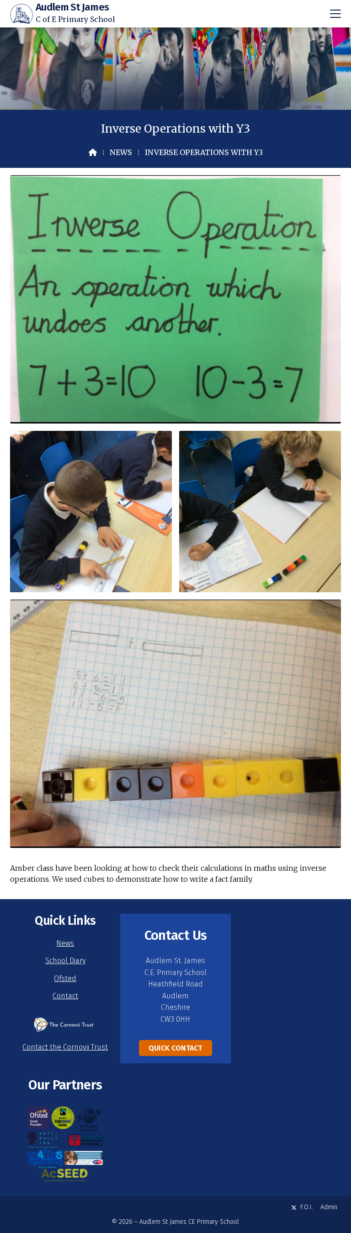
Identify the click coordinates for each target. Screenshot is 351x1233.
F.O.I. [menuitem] (306, 1207)
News (121, 152)
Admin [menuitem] (328, 1207)
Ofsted (65, 978)
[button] (335, 14)
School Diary (65, 960)
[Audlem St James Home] (21, 13)
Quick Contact (175, 1048)
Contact (65, 996)
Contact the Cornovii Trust (65, 1047)
